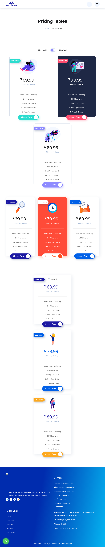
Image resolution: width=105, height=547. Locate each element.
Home (47, 28)
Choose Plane (27, 117)
